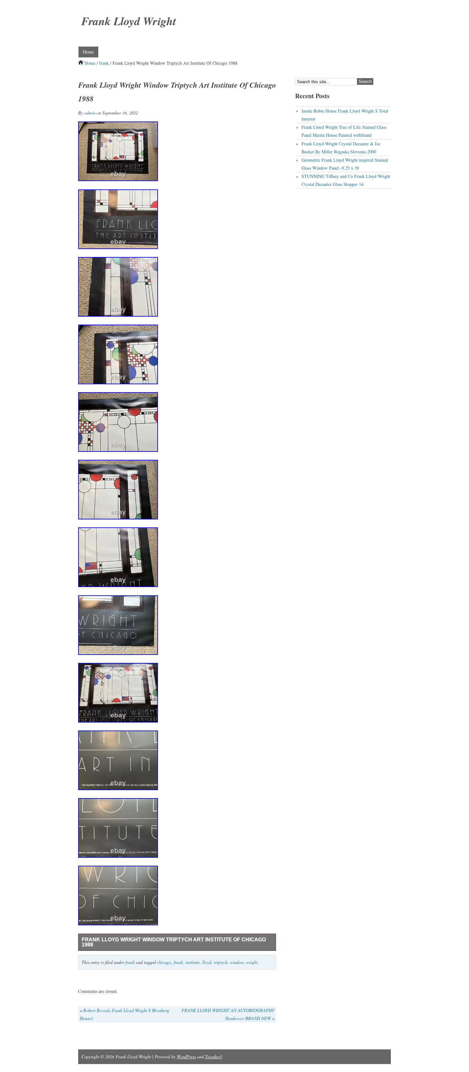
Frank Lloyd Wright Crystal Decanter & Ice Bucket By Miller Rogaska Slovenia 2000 (341, 148)
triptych (220, 962)
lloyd (206, 962)
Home (88, 52)
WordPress (186, 1057)
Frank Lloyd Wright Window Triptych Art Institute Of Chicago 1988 (174, 942)
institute (192, 962)
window (236, 962)
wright (251, 962)
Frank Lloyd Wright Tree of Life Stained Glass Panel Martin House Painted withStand (344, 131)
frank (104, 63)
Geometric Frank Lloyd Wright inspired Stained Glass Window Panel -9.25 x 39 (345, 164)
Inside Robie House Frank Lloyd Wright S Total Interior (345, 115)
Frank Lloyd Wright (128, 21)
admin (89, 113)
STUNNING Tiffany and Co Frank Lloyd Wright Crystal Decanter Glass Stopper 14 (346, 180)
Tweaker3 (213, 1057)
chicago (164, 962)
